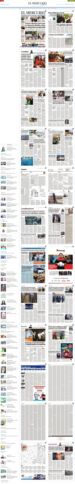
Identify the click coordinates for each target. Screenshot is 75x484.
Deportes (39, 8)
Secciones (3, 4)
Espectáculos (54, 8)
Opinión (28, 8)
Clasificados (45, 8)
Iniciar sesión (72, 4)
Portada (20, 8)
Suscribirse (67, 4)
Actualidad (24, 8)
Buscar (8, 4)
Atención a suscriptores (60, 4)
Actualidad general (34, 8)
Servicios (49, 8)
